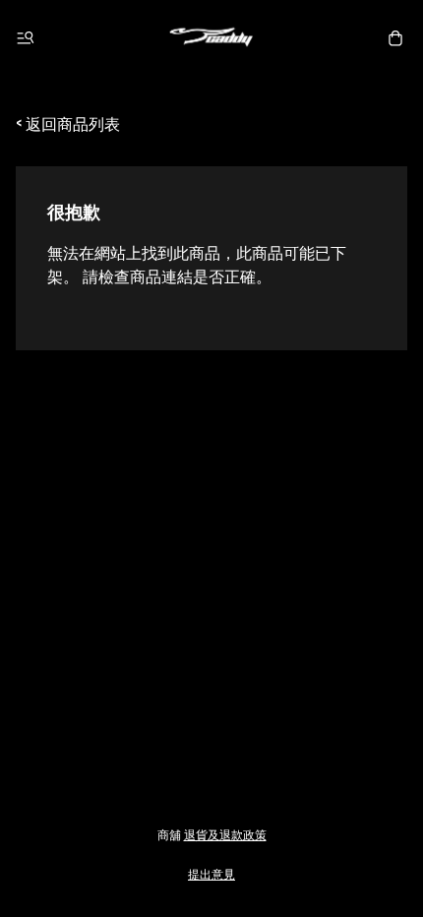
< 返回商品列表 (68, 123)
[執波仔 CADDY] (211, 38)
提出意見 (211, 873)
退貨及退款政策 (225, 833)
